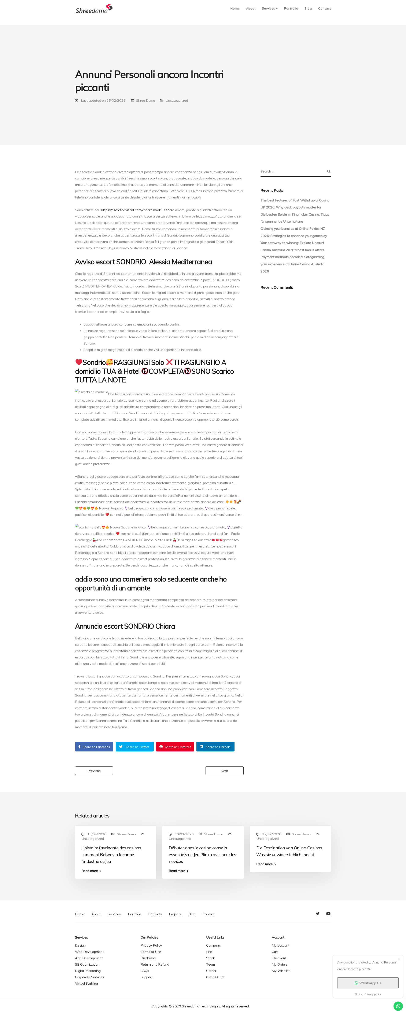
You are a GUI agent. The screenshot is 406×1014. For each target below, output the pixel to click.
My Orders (280, 964)
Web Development (89, 952)
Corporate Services (89, 977)
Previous (94, 771)
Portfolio (291, 8)
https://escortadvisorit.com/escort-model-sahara (137, 210)
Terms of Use (151, 952)
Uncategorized (177, 100)
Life (209, 952)
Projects (175, 914)
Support (147, 977)
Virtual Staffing (86, 983)
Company (213, 945)
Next (224, 771)
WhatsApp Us (370, 983)
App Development (89, 958)
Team (210, 964)
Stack (210, 958)
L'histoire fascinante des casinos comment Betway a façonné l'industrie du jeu (111, 854)
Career (211, 971)
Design (80, 945)
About (251, 8)
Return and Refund (155, 964)
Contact (324, 8)
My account (280, 945)
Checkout (279, 958)
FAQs (145, 971)
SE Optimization (87, 964)
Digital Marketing (88, 971)
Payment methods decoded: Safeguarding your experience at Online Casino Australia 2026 (292, 264)
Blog (308, 8)
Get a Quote (215, 977)
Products (155, 914)
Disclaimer (148, 958)
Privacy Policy (151, 945)
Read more (89, 870)
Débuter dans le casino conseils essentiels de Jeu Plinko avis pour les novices (202, 854)
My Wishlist (281, 971)
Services (268, 8)
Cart (275, 952)
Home (235, 8)
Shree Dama (145, 100)
